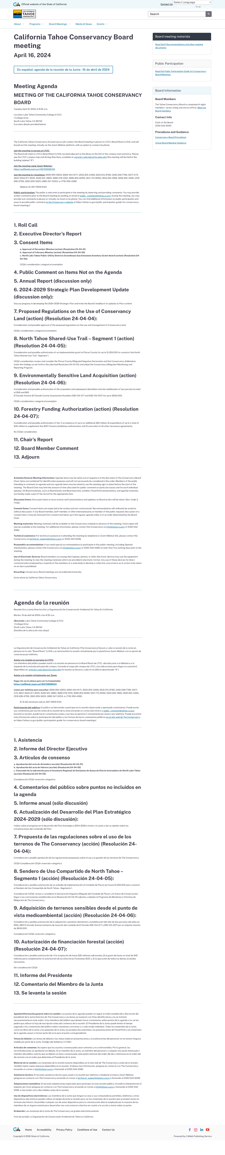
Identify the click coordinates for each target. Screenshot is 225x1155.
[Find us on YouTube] (207, 1130)
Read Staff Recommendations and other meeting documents (179, 46)
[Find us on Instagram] (195, 1130)
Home (28, 1129)
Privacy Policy (64, 1129)
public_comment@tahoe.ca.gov (95, 196)
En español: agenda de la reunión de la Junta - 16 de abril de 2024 (63, 69)
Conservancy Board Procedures (170, 137)
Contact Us (167, 4)
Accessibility (44, 1129)
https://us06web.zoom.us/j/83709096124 (34, 169)
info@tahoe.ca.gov (115, 527)
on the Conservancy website (59, 202)
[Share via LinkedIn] (201, 1130)
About (17, 24)
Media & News (84, 24)
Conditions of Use (87, 1129)
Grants (101, 24)
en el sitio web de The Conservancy (123, 717)
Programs (35, 24)
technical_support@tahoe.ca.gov (46, 539)
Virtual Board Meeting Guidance (170, 143)
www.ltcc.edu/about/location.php (90, 157)
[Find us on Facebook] (189, 1130)
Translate (206, 6)
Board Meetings (58, 24)
